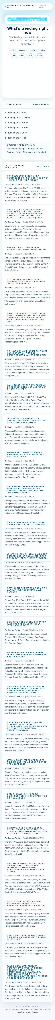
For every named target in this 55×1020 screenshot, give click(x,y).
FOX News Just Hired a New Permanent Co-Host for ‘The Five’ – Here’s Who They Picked (27, 178)
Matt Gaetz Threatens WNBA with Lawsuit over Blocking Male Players (27, 590)
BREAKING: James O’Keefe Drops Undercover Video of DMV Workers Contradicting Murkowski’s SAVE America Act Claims (26, 868)
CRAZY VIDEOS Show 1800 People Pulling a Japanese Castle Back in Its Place (26, 937)
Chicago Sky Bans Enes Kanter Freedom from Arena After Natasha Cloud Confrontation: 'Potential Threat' (25, 489)
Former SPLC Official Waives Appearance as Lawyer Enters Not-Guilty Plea (25, 455)
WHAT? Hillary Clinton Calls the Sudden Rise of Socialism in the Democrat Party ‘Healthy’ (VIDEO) (27, 556)
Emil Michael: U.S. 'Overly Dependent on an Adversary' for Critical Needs (27, 796)
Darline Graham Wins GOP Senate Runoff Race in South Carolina (27, 523)
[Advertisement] (27, 76)
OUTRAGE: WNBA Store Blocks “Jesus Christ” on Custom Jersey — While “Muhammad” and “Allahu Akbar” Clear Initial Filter (27, 831)
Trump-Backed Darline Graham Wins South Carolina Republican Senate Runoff (27, 655)
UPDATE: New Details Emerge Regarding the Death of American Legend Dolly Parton (26, 903)
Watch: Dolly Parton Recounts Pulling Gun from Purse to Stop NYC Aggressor (27, 762)
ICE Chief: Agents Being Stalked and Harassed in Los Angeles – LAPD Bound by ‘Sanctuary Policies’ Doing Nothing (26, 689)
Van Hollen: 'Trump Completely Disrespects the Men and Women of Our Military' (26, 387)
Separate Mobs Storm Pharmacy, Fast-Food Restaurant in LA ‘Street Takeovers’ (27, 624)
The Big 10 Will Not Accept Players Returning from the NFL (27, 249)
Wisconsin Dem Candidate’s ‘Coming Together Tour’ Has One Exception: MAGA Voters (26, 421)
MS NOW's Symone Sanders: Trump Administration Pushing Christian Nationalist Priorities (27, 353)
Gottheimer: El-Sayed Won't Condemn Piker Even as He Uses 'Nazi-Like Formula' (26, 281)
